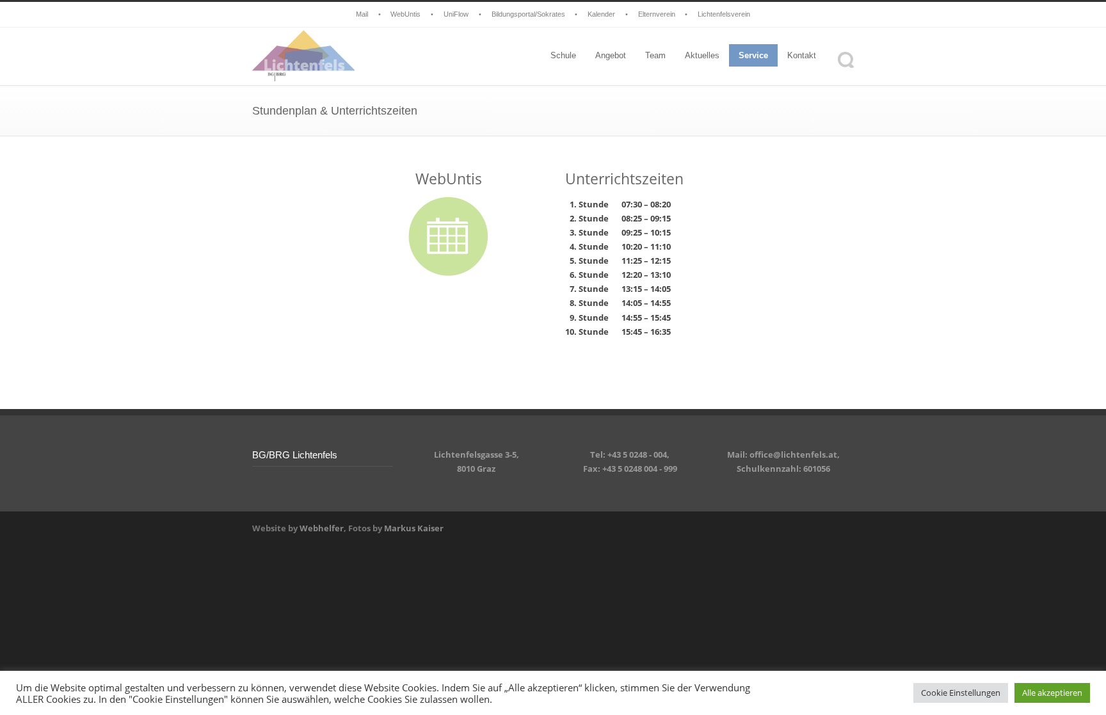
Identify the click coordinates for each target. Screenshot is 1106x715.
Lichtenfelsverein (724, 14)
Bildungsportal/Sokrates (528, 14)
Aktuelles (702, 55)
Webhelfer (322, 528)
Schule (563, 55)
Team (655, 55)
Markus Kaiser (414, 528)
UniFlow (456, 14)
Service (753, 55)
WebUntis (405, 14)
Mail (362, 14)
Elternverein (656, 14)
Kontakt (801, 55)
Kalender (601, 14)
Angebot (610, 55)
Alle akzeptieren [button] (1052, 692)
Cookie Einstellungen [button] (960, 692)
